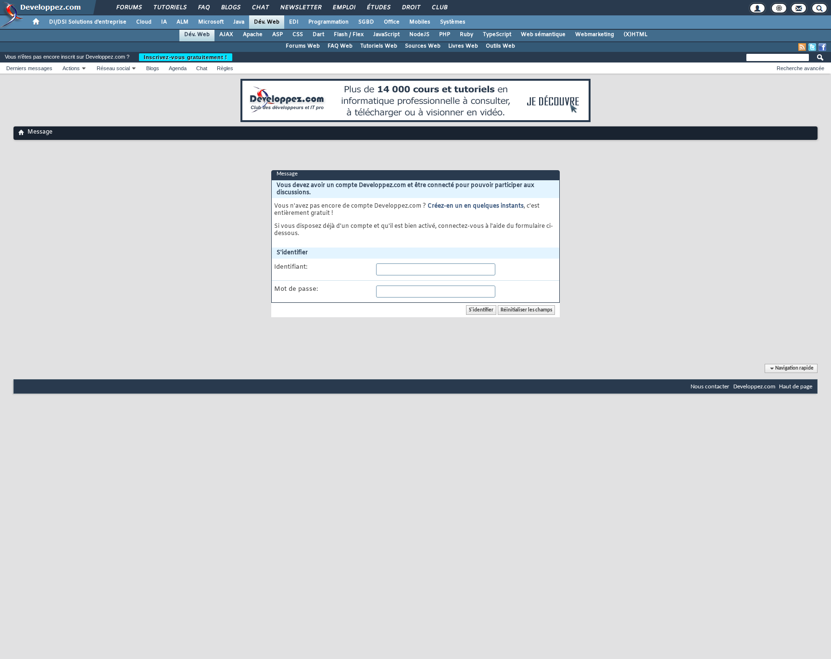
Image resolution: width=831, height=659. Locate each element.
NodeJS (419, 34)
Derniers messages (29, 68)
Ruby (466, 34)
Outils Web (500, 46)
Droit (411, 8)
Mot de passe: (296, 289)
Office (392, 22)
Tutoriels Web (378, 46)
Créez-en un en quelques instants (476, 206)
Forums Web (303, 46)
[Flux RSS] (802, 47)
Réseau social (113, 68)
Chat (260, 8)
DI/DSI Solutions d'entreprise (87, 22)
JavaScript (386, 34)
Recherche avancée (800, 68)
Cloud (143, 22)
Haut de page (795, 387)
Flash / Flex (349, 34)
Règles (225, 68)
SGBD (366, 22)
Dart (318, 34)
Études (378, 8)
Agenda (178, 68)
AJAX (226, 34)
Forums (128, 8)
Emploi (343, 8)
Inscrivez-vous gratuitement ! (185, 57)
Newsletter (300, 8)
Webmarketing (594, 34)
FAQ (203, 8)
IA (164, 22)
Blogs (230, 8)
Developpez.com (754, 387)
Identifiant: (290, 267)
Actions (71, 68)
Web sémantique (543, 34)
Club (439, 8)
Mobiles (419, 22)
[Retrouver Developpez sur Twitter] (812, 47)
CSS (297, 34)
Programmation (328, 22)
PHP (444, 34)
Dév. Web (266, 22)
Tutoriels (169, 8)
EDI (294, 22)
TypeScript (497, 34)
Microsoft (211, 22)
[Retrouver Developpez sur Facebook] (822, 47)
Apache (253, 34)
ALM (182, 22)
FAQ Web (340, 46)
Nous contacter (710, 387)
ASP (277, 34)
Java (238, 22)
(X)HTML (635, 34)
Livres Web (463, 46)
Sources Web (423, 46)
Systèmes (453, 22)
